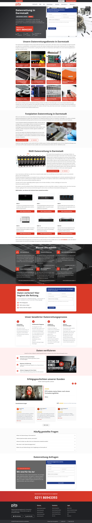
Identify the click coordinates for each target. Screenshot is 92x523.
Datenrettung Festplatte (41, 508)
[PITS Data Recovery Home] (18, 4)
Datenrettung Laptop (40, 514)
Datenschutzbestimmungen (72, 510)
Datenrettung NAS (40, 516)
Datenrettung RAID (40, 510)
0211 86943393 (46, 497)
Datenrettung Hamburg (56, 514)
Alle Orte (53, 515)
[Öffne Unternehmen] (67, 4)
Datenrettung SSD (40, 512)
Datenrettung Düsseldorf (56, 510)
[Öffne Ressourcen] (75, 4)
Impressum (69, 515)
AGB (68, 514)
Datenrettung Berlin (55, 508)
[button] (61, 364)
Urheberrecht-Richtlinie (71, 512)
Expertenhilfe (52, 28)
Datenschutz (69, 508)
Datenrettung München (56, 512)
